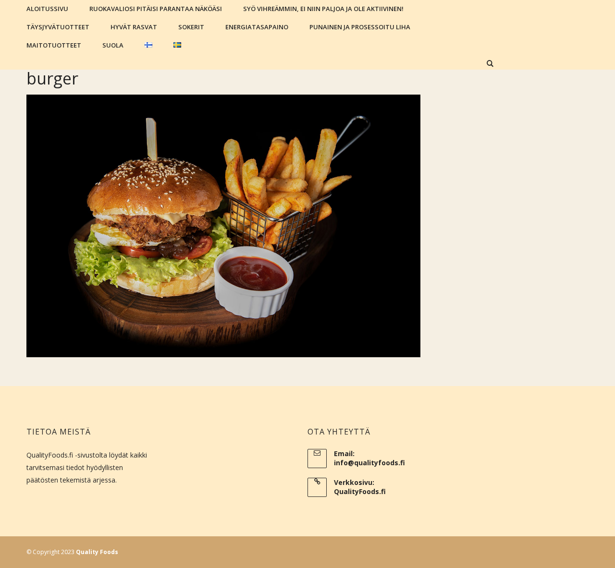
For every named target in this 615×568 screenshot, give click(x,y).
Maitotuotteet (53, 45)
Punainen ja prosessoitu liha (359, 27)
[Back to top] (605, 558)
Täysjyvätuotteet (57, 27)
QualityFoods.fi (360, 491)
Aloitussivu (47, 8)
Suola (112, 45)
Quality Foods (97, 552)
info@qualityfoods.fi (369, 462)
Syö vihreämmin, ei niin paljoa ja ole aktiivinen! (323, 8)
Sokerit (191, 27)
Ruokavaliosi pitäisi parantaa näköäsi (155, 8)
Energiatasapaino (256, 27)
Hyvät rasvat (134, 27)
